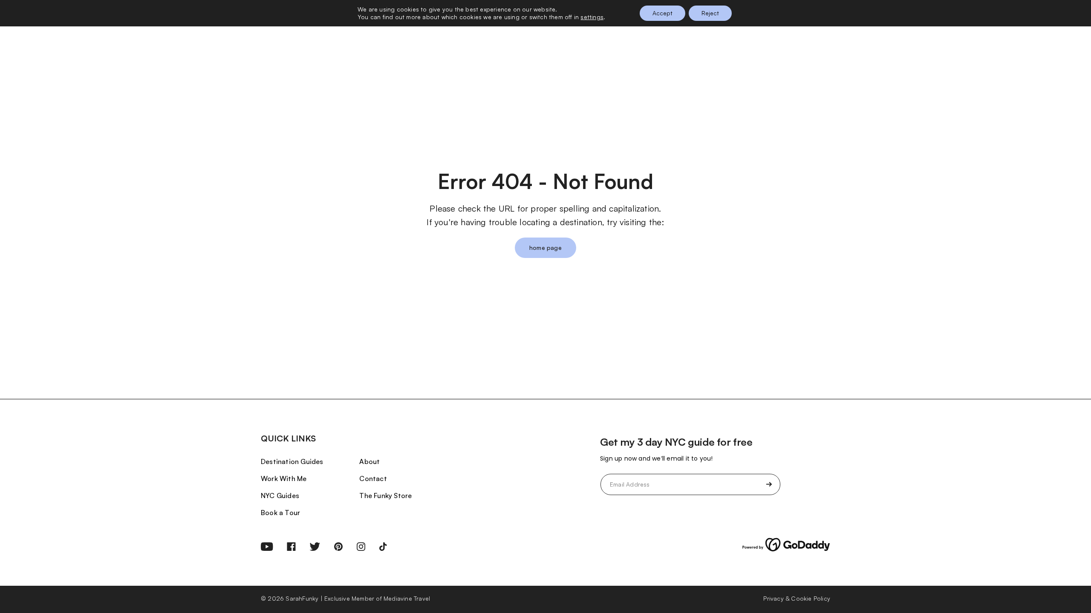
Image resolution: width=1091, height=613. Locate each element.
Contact (373, 478)
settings (591, 16)
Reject (710, 13)
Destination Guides (292, 461)
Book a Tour (280, 512)
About (369, 461)
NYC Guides (280, 495)
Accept (662, 13)
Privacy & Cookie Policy (796, 598)
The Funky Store (385, 495)
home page (545, 247)
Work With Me (283, 478)
